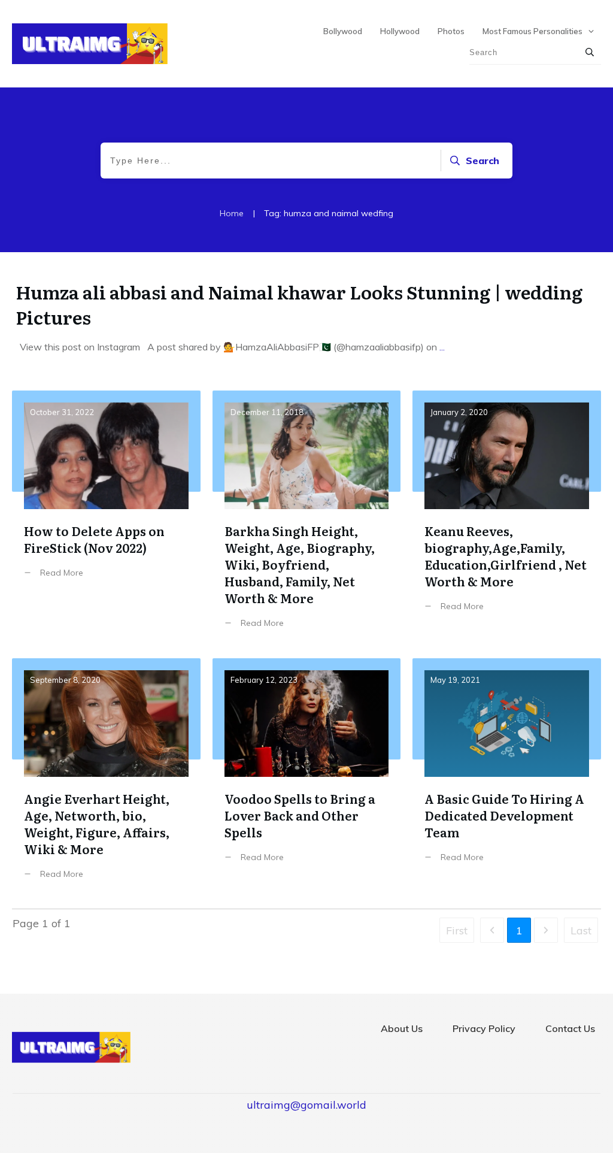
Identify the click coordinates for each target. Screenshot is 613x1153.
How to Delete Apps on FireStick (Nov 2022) (106, 518)
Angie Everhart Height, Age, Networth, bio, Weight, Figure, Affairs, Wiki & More (106, 777)
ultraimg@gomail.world (306, 1105)
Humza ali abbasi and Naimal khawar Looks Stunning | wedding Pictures (299, 304)
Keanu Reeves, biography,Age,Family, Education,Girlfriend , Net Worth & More (506, 518)
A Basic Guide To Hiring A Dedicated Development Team (506, 777)
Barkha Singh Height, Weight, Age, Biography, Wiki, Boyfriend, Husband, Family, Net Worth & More (307, 518)
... (442, 347)
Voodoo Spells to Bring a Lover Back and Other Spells (307, 777)
